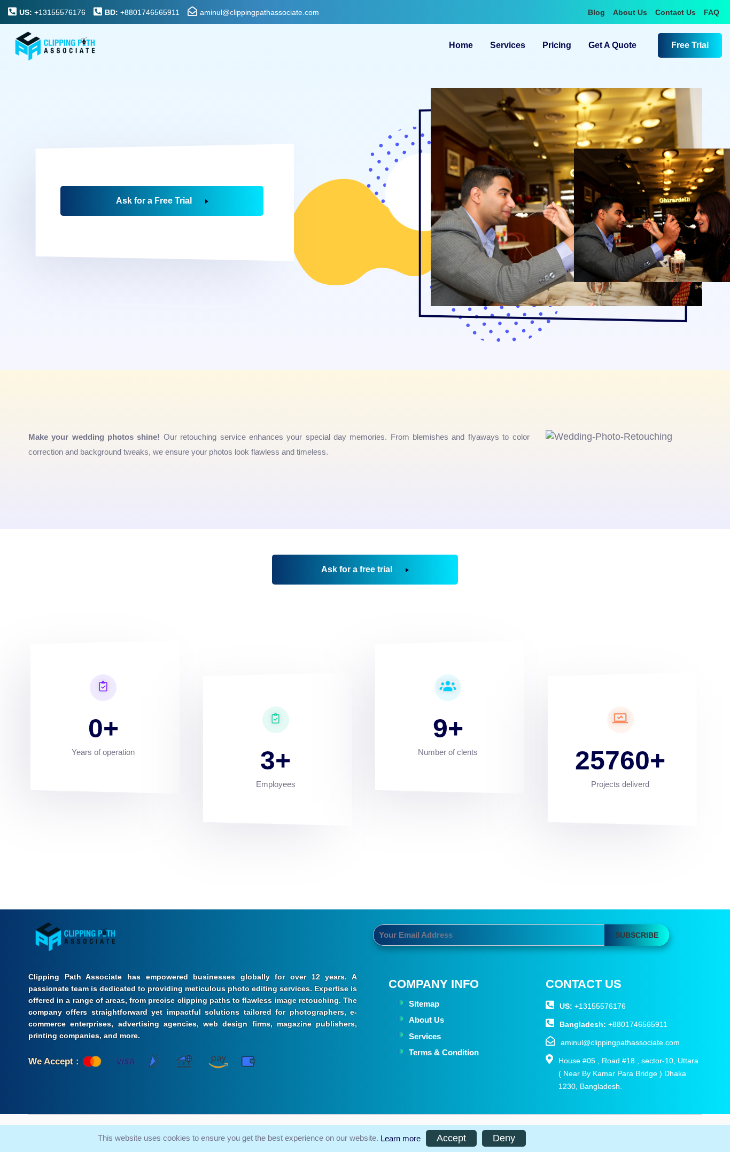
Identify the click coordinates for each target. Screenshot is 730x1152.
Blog (596, 12)
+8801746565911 (142, 12)
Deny (504, 1138)
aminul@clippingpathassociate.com (259, 12)
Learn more (400, 1138)
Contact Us (675, 12)
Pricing (556, 45)
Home (461, 45)
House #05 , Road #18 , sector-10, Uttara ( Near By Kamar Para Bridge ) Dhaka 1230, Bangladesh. (628, 1073)
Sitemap (424, 1003)
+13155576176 (52, 12)
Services (507, 45)
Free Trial (690, 45)
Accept (451, 1138)
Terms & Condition (444, 1052)
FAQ (711, 12)
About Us (630, 12)
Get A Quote (612, 45)
